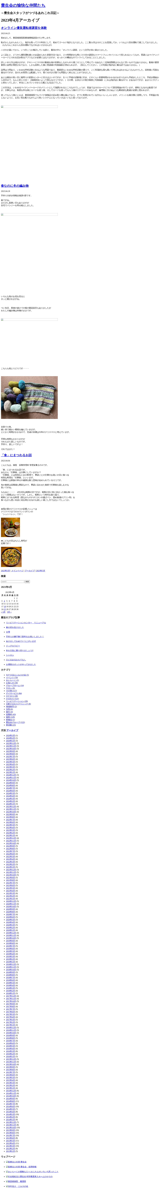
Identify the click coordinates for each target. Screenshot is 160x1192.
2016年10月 (11, 1033)
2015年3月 (10, 1083)
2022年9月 (10, 846)
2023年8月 (10, 817)
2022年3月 (10, 862)
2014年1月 (10, 1120)
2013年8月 (10, 1133)
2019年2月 (10, 959)
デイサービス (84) (14, 693)
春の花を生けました (15, 627)
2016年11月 (11, 1030)
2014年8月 (10, 1101)
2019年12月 (11, 933)
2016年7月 (10, 1041)
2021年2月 (10, 896)
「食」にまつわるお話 (16, 455)
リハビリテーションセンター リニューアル (26, 623)
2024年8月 (10, 785)
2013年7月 (10, 1135)
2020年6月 (10, 917)
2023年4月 (10, 827)
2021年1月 (10, 899)
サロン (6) (10, 688)
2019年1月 (10, 962)
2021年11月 (11, 872)
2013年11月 (11, 1125)
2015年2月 (10, 1085)
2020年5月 (10, 920)
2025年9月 (10, 751)
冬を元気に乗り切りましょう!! (19, 650)
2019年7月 (10, 946)
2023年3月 (5, 571)
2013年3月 (10, 1146)
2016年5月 (10, 1046)
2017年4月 (10, 1017)
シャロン (10, 655)
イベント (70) (12, 678)
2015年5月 (10, 1077)
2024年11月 (11, 777)
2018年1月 (10, 993)
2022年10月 (11, 843)
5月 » (9, 612)
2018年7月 (10, 977)
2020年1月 (10, 930)
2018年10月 (11, 970)
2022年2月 (10, 864)
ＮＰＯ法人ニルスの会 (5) (17, 675)
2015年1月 (10, 1088)
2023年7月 (10, 820)
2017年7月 (10, 1009)
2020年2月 (10, 927)
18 (5, 606)
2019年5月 (10, 951)
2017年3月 (10, 1020)
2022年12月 (11, 838)
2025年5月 (10, 762)
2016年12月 (11, 1027)
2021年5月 (10, 888)
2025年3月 (10, 767)
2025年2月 (10, 770)
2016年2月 (10, 1054)
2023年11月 (11, 809)
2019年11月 (11, 935)
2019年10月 (11, 938)
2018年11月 (11, 967)
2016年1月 (10, 1056)
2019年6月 (10, 949)
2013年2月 (10, 1149)
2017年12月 (11, 996)
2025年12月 (11, 743)
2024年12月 (11, 775)
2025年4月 (10, 764)
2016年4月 (10, 1049)
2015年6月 (10, 1075)
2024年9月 (10, 783)
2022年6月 (10, 854)
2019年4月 (10, 954)
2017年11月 (11, 999)
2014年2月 (10, 1117)
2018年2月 (10, 991)
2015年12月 (11, 1059)
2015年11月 (11, 1062)
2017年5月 (10, 1014)
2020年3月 (10, 925)
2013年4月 (10, 1143)
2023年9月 (10, 814)
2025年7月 (10, 756)
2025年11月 (11, 746)
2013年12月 (11, 1122)
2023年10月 (11, 812)
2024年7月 (10, 788)
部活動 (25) (11, 725)
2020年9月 (10, 909)
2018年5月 (10, 983)
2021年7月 (10, 883)
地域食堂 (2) (11, 706)
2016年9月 (10, 1035)
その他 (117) (11, 691)
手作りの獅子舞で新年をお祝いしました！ (25, 637)
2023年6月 (10, 822)
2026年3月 (10, 735)
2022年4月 (10, 859)
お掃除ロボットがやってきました (21, 664)
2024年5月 (10, 793)
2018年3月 (10, 988)
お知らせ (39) (12, 683)
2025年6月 (10, 759)
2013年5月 (10, 1141)
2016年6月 (10, 1043)
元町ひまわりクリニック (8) (18, 704)
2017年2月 (10, 1022)
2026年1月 (10, 741)
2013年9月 (10, 1130)
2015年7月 (10, 1072)
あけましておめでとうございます (21, 641)
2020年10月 (11, 906)
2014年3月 (10, 1114)
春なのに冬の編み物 (15, 185)
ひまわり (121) (12, 699)
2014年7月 (10, 1104)
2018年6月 (10, 980)
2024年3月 (10, 799)
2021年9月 (10, 877)
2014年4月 (10, 1112)
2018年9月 (10, 972)
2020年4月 (10, 922)
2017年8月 (10, 1006)
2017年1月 (10, 1025)
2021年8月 (10, 880)
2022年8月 (10, 849)
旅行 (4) (9, 712)
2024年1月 (10, 804)
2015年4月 (10, 1080)
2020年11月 (11, 904)
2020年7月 (10, 914)
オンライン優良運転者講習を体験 (24, 27)
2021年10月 (11, 875)
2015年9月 (10, 1067)
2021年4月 (10, 891)
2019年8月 (10, 943)
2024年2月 (10, 801)
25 (5, 609)
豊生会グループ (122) (15, 722)
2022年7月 (10, 851)
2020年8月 (10, 912)
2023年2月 (10, 833)
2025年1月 (10, 772)
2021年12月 (11, 870)
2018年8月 (10, 975)
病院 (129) (10, 717)
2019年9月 (10, 941)
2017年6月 (10, 1012)
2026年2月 (10, 738)
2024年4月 (10, 796)
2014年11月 (11, 1093)
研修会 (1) (10, 720)
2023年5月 (40, 571)
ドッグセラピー (13, 646)
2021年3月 (10, 893)
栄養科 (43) (11, 714)
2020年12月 (11, 901)
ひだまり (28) (12, 696)
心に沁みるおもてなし (16, 660)
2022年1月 (10, 867)
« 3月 (3, 612)
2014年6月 (10, 1106)
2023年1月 (10, 835)
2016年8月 (10, 1038)
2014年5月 (10, 1109)
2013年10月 (11, 1127)
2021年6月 (10, 885)
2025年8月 (10, 754)
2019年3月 (10, 956)
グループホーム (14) (15, 685)
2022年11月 (11, 841)
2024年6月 (10, 791)
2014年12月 (11, 1091)
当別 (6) (9, 709)
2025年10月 (11, 749)
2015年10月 (11, 1064)
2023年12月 (11, 806)
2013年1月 (10, 1151)
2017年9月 (10, 1004)
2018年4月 (10, 985)
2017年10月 (11, 1001)
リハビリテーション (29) (17, 701)
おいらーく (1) (12, 680)
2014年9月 (10, 1099)
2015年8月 (10, 1070)
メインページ (17, 571)
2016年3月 (10, 1051)
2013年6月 (10, 1138)
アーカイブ (30, 571)
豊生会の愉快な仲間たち (23, 5)
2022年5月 (10, 856)
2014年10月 (11, 1096)
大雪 (8, 632)
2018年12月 (11, 964)
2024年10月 (11, 780)
